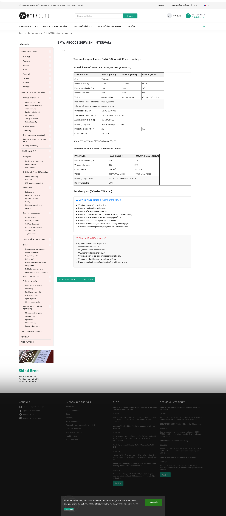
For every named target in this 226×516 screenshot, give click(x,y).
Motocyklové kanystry (33, 313)
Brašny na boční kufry (33, 112)
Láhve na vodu (30, 323)
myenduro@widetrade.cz (33, 407)
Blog (196, 5)
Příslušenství (30, 168)
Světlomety (28, 187)
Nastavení (69, 509)
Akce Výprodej (27, 342)
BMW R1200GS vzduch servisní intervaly (178, 457)
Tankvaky (27, 130)
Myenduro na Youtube (32, 418)
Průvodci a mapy (31, 295)
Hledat (130, 16)
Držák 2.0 (28, 180)
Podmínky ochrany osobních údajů (80, 425)
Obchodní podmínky (180, 5)
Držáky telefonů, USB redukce (35, 172)
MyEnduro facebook (31, 411)
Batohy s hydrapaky (32, 326)
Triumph (26, 74)
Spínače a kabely (31, 198)
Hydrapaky (29, 319)
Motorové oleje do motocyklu (36, 272)
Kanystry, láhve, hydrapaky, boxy (34, 140)
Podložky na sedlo (32, 220)
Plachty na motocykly (33, 292)
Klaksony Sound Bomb (33, 205)
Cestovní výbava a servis (33, 239)
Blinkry (28, 208)
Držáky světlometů (32, 195)
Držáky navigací (31, 164)
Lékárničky (29, 289)
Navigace (27, 156)
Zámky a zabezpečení (33, 302)
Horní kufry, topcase (32, 102)
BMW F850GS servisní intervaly (174, 441)
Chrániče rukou (30, 217)
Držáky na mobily (31, 176)
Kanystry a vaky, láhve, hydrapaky (32, 307)
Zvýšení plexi (30, 230)
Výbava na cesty (30, 281)
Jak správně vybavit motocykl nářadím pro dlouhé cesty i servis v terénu (135, 408)
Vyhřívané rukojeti (32, 224)
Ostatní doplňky (31, 122)
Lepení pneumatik (32, 252)
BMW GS (26, 57)
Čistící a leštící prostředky (35, 249)
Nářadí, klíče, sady (30, 276)
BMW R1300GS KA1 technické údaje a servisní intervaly (180, 408)
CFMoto (26, 87)
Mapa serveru (72, 440)
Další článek (87, 279)
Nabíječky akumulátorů (34, 269)
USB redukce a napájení (34, 183)
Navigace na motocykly (34, 161)
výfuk (88, 106)
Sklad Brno (29, 370)
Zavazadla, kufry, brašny (33, 92)
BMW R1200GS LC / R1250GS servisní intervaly (180, 424)
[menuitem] (29, 26)
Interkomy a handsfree (33, 285)
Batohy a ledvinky (30, 145)
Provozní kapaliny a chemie (35, 262)
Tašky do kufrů (30, 109)
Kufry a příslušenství (31, 98)
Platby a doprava (73, 429)
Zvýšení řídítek (30, 234)
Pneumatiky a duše (32, 256)
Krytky (27, 202)
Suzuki (26, 78)
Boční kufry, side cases (33, 105)
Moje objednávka (73, 421)
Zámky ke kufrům (31, 118)
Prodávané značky (74, 432)
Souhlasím (154, 502)
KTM (25, 69)
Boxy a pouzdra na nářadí (34, 135)
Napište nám (71, 436)
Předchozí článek (68, 279)
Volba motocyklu (29, 51)
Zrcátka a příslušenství (33, 227)
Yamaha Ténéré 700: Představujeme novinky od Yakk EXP (134, 427)
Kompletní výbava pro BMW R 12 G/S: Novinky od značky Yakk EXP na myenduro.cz (134, 464)
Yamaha (26, 61)
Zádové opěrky (30, 115)
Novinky (25, 337)
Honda (26, 65)
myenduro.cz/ (29, 414)
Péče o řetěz (30, 259)
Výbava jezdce (30, 299)
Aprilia (26, 82)
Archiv (118, 483)
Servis (26, 245)
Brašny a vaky (29, 126)
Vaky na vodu (30, 316)
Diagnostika (29, 266)
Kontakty (161, 5)
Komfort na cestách (31, 213)
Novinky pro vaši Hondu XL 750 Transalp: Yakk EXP (133, 446)
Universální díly (28, 151)
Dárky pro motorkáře (31, 331)
